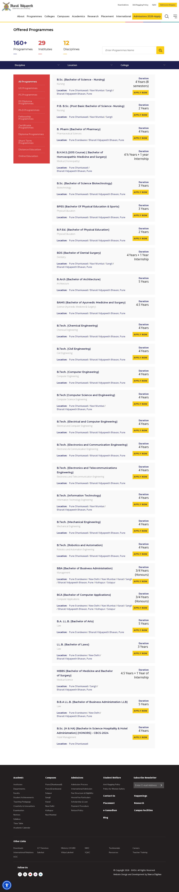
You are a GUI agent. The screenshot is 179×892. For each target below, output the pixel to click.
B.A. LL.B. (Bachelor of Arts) (75, 621)
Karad (120, 579)
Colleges (49, 16)
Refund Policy (77, 810)
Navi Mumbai (97, 90)
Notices (16, 814)
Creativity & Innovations (24, 806)
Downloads (18, 848)
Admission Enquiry (167, 5)
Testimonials (114, 848)
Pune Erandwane (78, 140)
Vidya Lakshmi (67, 852)
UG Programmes (27, 88)
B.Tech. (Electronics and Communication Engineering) (92, 444)
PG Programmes (27, 95)
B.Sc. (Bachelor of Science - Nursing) (81, 79)
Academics (78, 16)
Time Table (18, 823)
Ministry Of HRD (68, 848)
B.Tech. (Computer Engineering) (78, 372)
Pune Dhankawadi (78, 90)
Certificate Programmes (26, 126)
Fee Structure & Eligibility (82, 793)
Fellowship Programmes (26, 118)
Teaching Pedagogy (22, 801)
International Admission (81, 789)
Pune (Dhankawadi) (53, 784)
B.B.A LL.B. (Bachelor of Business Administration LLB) (92, 702)
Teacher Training (140, 852)
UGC (15, 856)
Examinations (123, 5)
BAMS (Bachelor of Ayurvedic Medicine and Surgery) (91, 302)
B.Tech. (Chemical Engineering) (77, 325)
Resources (113, 852)
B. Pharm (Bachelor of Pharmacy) (79, 129)
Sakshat (40, 852)
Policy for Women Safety (114, 789)
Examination (18, 810)
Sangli (109, 90)
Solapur (111, 582)
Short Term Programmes (26, 142)
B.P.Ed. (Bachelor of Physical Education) (83, 229)
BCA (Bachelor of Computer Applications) (84, 594)
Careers (136, 848)
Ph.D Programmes (28, 110)
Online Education (28, 156)
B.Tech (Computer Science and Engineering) (86, 395)
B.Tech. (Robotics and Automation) (80, 545)
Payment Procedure (80, 806)
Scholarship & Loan (79, 801)
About (20, 16)
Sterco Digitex (154, 874)
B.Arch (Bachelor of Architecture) (79, 279)
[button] (7, 885)
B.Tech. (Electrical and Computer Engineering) (87, 421)
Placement (107, 16)
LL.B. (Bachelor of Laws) (73, 644)
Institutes (17, 784)
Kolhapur (100, 582)
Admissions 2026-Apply (147, 16)
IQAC (154, 5)
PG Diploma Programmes (26, 102)
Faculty (16, 793)
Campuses (63, 16)
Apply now (140, 92)
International (123, 16)
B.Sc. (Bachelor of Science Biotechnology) (84, 183)
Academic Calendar (21, 827)
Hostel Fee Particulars (80, 797)
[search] (166, 16)
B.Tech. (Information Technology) (79, 495)
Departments (19, 789)
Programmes (34, 16)
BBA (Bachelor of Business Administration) (85, 568)
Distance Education (29, 150)
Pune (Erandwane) (53, 789)
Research (93, 16)
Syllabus (17, 819)
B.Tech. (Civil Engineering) (74, 348)
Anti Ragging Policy (140, 5)
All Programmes (27, 82)
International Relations (23, 852)
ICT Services (43, 848)
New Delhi (94, 579)
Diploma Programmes (31, 134)
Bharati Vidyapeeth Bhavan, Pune (74, 94)
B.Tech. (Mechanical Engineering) (79, 522)
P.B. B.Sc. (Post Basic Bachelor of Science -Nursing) (90, 106)
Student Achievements (23, 797)
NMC (87, 848)
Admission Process (79, 784)
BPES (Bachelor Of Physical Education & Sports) (88, 206)
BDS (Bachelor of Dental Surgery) (79, 252)
